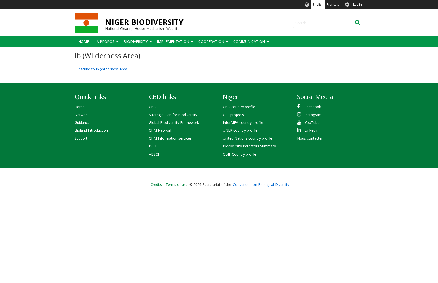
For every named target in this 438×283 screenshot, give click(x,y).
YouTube (312, 122)
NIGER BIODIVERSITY (144, 22)
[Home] (86, 23)
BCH (152, 146)
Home (83, 41)
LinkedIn (311, 130)
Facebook (313, 106)
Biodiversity (136, 41)
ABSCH (154, 154)
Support (81, 138)
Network (82, 114)
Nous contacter (310, 138)
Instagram (313, 114)
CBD (152, 106)
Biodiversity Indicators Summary (249, 146)
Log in (357, 4)
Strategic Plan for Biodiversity (173, 114)
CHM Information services (170, 138)
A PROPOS (105, 41)
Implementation (173, 41)
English (318, 4)
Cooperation (211, 41)
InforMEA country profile (243, 122)
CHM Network (160, 130)
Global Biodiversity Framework (174, 122)
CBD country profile (239, 106)
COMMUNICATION (249, 41)
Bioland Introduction (91, 130)
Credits (156, 184)
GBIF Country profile (239, 154)
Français (333, 4)
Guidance (82, 122)
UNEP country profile (240, 130)
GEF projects (233, 114)
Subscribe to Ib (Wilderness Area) (102, 69)
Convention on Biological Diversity (261, 184)
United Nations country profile (247, 138)
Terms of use (177, 184)
